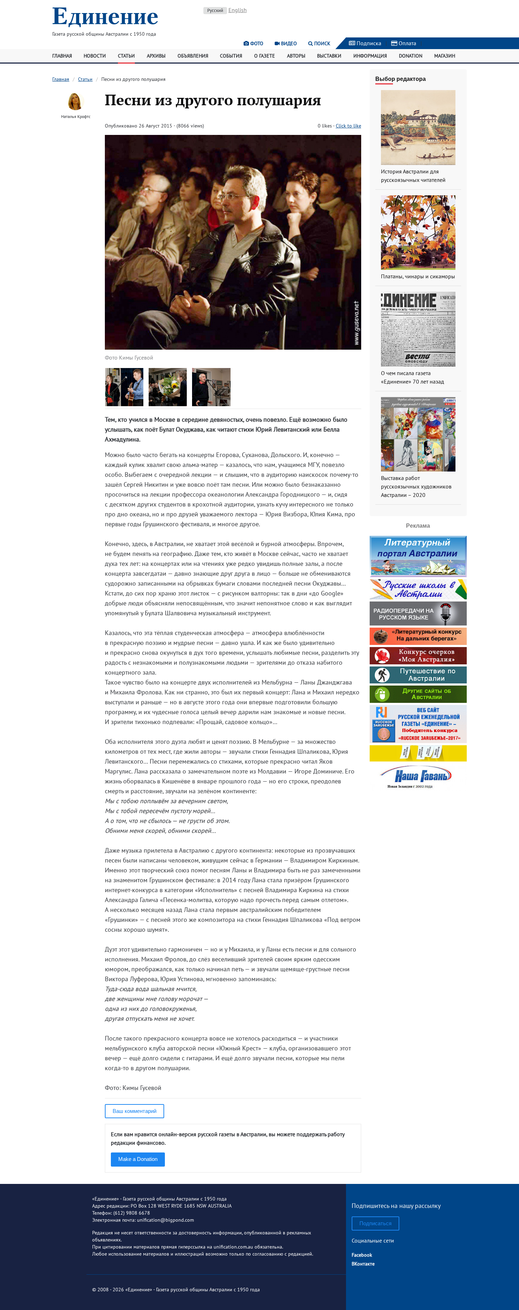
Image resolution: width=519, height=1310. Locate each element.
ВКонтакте (363, 1264)
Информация (370, 56)
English (237, 9)
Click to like (348, 126)
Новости (95, 56)
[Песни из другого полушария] (233, 347)
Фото (256, 43)
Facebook (362, 1255)
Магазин (444, 56)
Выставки (329, 56)
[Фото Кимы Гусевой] (124, 404)
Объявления (193, 56)
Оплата (406, 43)
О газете (264, 56)
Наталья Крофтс (75, 116)
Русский (215, 10)
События (231, 56)
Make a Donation (137, 1159)
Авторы (296, 56)
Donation (410, 56)
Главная (62, 56)
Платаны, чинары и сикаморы (418, 276)
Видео (288, 43)
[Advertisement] (418, 837)
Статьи (126, 56)
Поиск (321, 43)
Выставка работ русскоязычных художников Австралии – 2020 (416, 486)
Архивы (156, 56)
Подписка (368, 43)
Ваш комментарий (134, 1111)
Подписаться (375, 1223)
